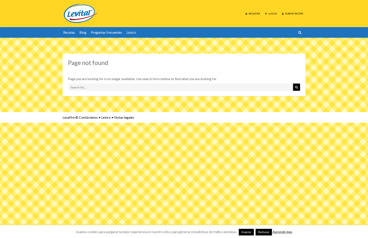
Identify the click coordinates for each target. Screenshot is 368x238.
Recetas (69, 32)
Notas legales (124, 117)
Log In (272, 13)
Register (254, 13)
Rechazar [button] (263, 232)
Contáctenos (88, 117)
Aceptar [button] (246, 232)
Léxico (131, 32)
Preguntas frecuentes (106, 32)
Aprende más (282, 232)
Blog (82, 32)
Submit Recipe (294, 13)
